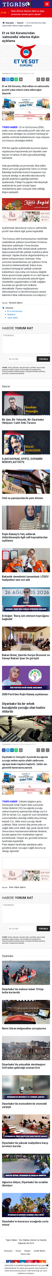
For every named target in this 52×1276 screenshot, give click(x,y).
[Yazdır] (21, 79)
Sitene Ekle (25, 1254)
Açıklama (11, 314)
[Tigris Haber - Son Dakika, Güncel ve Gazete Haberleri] (16, 4)
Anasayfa (9, 23)
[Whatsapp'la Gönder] (16, 79)
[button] (38, 79)
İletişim (27, 1251)
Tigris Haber (12, 318)
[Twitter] (8, 79)
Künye (18, 1251)
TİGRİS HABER (9, 127)
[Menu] (47, 4)
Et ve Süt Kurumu (14, 311)
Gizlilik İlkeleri (39, 1251)
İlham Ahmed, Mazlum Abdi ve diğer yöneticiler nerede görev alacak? (27, 13)
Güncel (20, 23)
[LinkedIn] (12, 79)
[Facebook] (3, 79)
